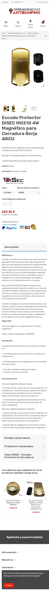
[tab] (24, 247)
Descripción (12, 247)
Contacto (5, 2)
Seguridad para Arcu (10, 222)
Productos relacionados (19, 446)
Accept (9, 585)
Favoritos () (42, 2)
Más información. (13, 579)
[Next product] (46, 35)
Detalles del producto (17, 438)
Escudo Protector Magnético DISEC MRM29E (13, 503)
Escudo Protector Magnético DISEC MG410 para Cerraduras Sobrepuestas (36, 505)
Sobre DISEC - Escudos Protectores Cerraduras (19, 456)
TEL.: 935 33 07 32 (17, 2)
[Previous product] (45, 35)
